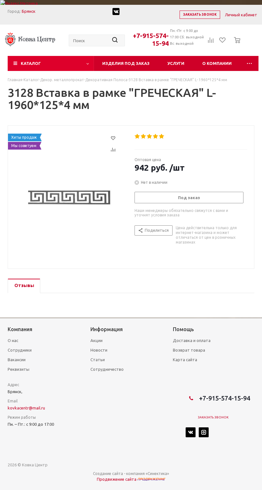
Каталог (31, 63)
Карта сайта (185, 359)
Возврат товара (189, 350)
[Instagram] (204, 432)
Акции (96, 340)
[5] (162, 136)
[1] (138, 136)
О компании (217, 63)
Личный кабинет (241, 14)
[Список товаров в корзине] (235, 44)
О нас (13, 340)
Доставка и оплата (192, 340)
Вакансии (17, 359)
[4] (156, 136)
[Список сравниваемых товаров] (211, 42)
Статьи (97, 359)
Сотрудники (20, 350)
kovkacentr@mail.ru (26, 408)
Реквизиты (18, 369)
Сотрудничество (107, 369)
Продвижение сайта (117, 479)
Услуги (175, 63)
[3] (150, 136)
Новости (98, 350)
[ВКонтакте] (191, 432)
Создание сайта (108, 473)
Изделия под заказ (126, 63)
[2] (144, 136)
